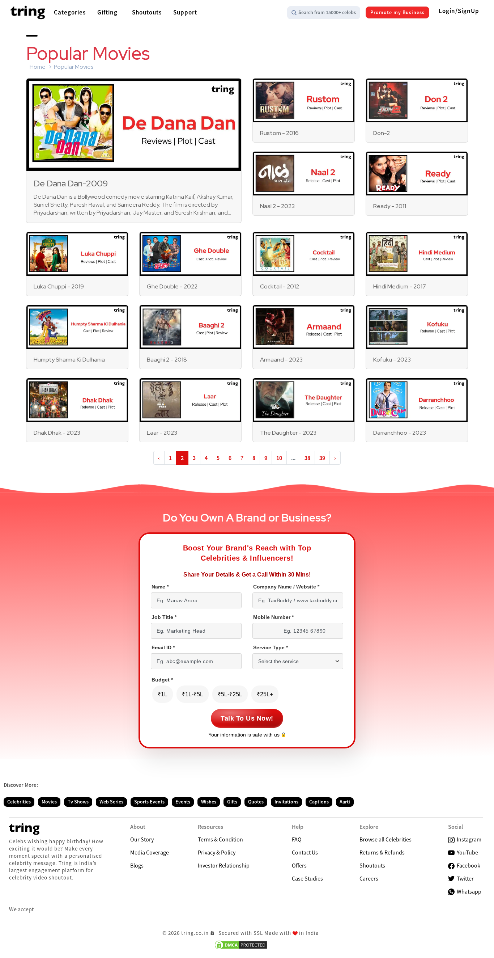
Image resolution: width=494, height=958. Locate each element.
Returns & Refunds (382, 852)
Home (38, 67)
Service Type (270, 647)
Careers (368, 878)
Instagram (468, 839)
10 (279, 457)
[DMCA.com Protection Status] (241, 945)
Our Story (142, 839)
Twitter (464, 878)
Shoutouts (372, 865)
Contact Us (305, 852)
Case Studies (307, 878)
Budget (162, 680)
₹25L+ (265, 694)
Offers (299, 865)
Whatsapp (468, 891)
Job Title (164, 617)
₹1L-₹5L (192, 694)
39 (322, 457)
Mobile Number (273, 617)
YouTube (466, 852)
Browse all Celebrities (385, 839)
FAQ (297, 839)
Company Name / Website (286, 587)
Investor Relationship (224, 865)
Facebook (467, 865)
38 (307, 457)
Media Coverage (149, 852)
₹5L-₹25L (230, 694)
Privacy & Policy (216, 852)
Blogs (137, 865)
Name (160, 587)
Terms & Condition (220, 839)
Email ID (163, 647)
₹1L (162, 694)
